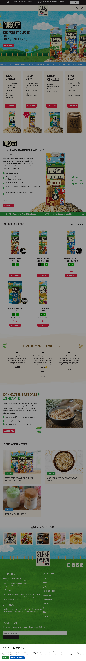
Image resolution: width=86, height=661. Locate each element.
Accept (5, 658)
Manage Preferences (17, 658)
